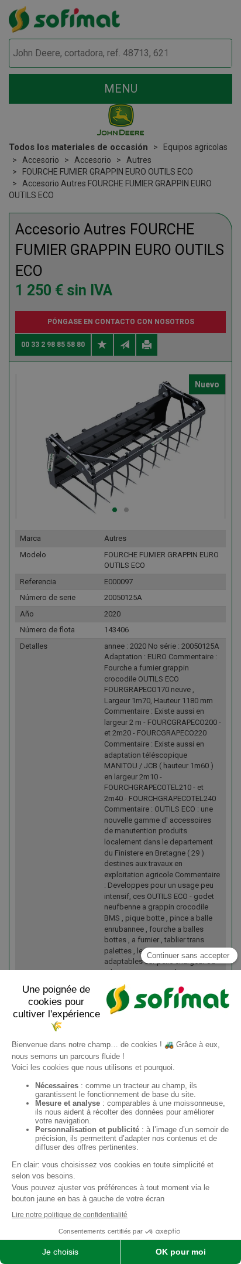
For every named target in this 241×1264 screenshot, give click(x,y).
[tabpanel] (120, 446)
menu (120, 88)
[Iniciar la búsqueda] (210, 53)
